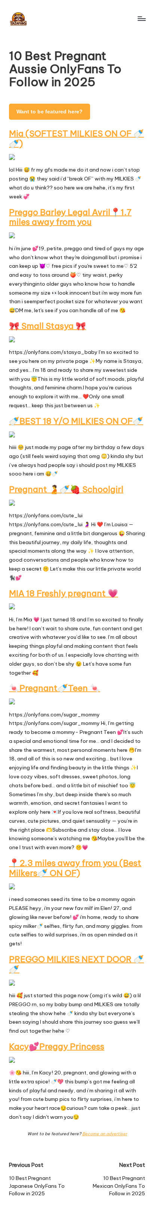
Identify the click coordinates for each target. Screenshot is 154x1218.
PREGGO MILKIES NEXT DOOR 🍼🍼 (76, 964)
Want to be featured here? (49, 111)
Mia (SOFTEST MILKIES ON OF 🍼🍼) (76, 138)
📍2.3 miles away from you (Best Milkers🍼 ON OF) (75, 868)
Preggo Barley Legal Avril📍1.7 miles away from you (70, 217)
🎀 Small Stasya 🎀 (47, 326)
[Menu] (141, 18)
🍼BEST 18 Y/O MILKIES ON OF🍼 (76, 421)
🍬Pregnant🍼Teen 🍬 (54, 688)
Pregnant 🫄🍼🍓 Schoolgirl (66, 489)
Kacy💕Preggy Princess (56, 1046)
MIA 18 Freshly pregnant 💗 (63, 593)
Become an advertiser (104, 1133)
